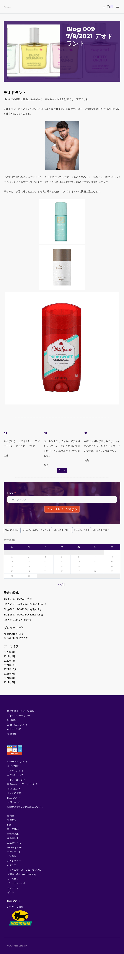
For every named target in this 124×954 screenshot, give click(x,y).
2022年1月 (9, 660)
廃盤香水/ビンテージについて (22, 784)
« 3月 (61, 584)
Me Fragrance (14, 847)
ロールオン (13, 878)
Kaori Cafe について (17, 761)
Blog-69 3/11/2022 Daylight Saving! (23, 614)
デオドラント (14, 851)
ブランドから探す (16, 779)
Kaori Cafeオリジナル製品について (25, 806)
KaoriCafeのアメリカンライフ (37, 530)
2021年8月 (9, 678)
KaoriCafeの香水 (82, 530)
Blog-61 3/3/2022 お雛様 (17, 619)
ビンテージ (13, 887)
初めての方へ (14, 788)
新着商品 (11, 820)
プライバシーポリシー (18, 715)
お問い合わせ (14, 802)
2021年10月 (10, 669)
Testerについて (15, 770)
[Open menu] (117, 6)
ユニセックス (14, 842)
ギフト (10, 892)
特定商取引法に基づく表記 (20, 711)
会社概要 (11, 733)
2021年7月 (9, 682)
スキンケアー (14, 860)
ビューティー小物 (16, 883)
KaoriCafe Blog (12, 530)
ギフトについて (15, 775)
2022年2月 (9, 656)
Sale (9, 824)
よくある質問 (14, 793)
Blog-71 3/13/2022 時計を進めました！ (25, 604)
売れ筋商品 (13, 829)
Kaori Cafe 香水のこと (16, 638)
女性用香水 (13, 833)
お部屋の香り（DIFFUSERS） (22, 874)
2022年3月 (9, 652)
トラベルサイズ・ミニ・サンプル (24, 869)
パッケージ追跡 (15, 906)
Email (10, 493)
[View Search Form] (102, 7)
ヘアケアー (13, 865)
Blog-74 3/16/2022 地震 (18, 598)
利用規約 (11, 720)
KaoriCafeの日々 (62, 530)
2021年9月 (9, 673)
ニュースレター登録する (62, 509)
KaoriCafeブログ (101, 530)
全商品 (10, 815)
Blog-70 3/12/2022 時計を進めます (23, 609)
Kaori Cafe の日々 (13, 633)
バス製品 (11, 856)
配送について (14, 729)
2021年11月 (10, 665)
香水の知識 (13, 766)
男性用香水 (13, 838)
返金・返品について (17, 724)
